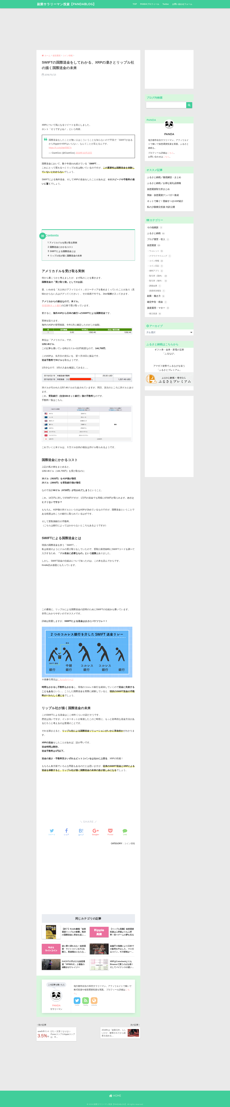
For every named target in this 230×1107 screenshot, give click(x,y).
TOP (135, 4)
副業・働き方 (155, 296)
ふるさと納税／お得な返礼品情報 (164, 183)
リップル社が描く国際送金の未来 (65, 255)
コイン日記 (155, 266)
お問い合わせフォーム (182, 4)
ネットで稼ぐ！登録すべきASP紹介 (165, 201)
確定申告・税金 (156, 302)
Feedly (85, 1005)
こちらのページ (65, 679)
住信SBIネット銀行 (51, 305)
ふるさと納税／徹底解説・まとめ (164, 177)
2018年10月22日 (84, 153)
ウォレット (156, 251)
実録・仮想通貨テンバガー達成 (163, 195)
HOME (116, 1095)
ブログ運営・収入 (157, 239)
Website (94, 1005)
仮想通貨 (153, 245)
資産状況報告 (156, 291)
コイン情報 (129, 843)
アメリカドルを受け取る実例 (62, 242)
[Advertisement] (115, 26)
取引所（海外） (158, 281)
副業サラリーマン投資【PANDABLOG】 (66, 4)
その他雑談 (154, 227)
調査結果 (154, 286)
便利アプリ (155, 271)
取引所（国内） (158, 276)
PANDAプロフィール (149, 4)
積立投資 (155, 313)
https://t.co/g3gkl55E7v (60, 147)
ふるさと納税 (155, 233)
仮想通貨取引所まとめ (158, 189)
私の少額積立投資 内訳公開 (161, 207)
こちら (170, 153)
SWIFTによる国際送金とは (62, 251)
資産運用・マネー (158, 308)
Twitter (166, 4)
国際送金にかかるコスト (60, 247)
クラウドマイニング (159, 256)
